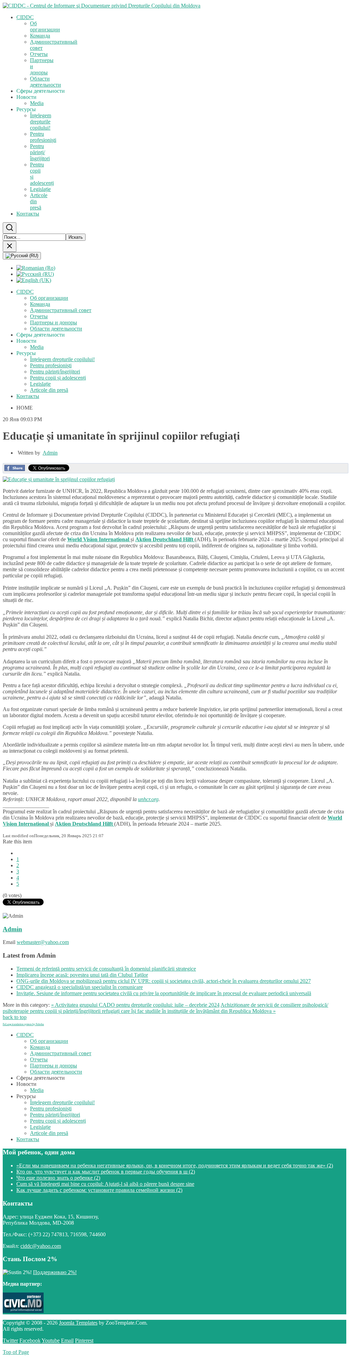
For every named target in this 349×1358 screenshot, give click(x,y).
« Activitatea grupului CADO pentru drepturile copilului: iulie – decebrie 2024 (135, 1005)
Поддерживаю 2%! (55, 1272)
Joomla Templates (78, 1323)
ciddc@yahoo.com (40, 1246)
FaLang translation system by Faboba (23, 1024)
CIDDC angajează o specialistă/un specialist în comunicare (79, 987)
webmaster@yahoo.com (43, 942)
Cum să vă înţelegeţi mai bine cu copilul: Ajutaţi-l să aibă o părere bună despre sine (105, 1184)
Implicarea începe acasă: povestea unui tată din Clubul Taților (82, 975)
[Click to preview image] (59, 479)
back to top (15, 1017)
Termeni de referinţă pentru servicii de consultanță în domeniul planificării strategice (106, 969)
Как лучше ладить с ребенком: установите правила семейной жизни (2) (99, 1190)
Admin (50, 453)
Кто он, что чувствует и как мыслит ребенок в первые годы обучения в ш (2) (105, 1172)
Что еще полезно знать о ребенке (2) (58, 1178)
